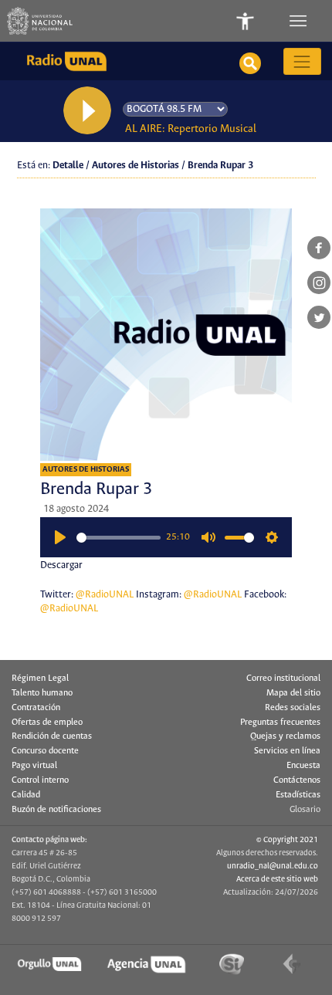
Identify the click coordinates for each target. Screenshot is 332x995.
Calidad (26, 795)
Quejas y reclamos (285, 736)
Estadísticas (298, 795)
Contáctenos (296, 780)
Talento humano (42, 693)
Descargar (61, 565)
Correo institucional (283, 678)
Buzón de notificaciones (56, 809)
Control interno (40, 780)
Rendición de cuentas (52, 736)
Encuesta (303, 765)
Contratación (36, 707)
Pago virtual (34, 765)
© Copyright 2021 (287, 839)
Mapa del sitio (293, 693)
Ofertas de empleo (47, 722)
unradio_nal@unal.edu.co (272, 866)
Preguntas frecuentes (280, 722)
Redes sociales (292, 707)
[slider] (118, 537)
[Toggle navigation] (299, 21)
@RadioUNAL (105, 595)
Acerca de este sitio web (277, 879)
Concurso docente (45, 751)
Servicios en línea (287, 751)
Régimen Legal (40, 678)
